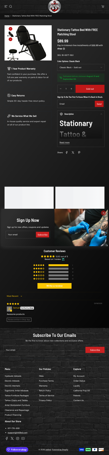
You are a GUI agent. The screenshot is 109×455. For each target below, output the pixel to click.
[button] (10, 6)
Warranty (43, 385)
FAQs (41, 376)
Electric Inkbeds (12, 381)
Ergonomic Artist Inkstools (16, 390)
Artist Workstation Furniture (17, 405)
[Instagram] (17, 438)
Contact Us (78, 400)
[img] (13, 304)
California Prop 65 (81, 390)
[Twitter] (12, 438)
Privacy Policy (45, 400)
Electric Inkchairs (12, 385)
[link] (66, 152)
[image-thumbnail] (10, 34)
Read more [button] (65, 142)
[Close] (103, 212)
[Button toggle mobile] (6, 6)
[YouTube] (23, 438)
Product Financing (13, 415)
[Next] (10, 39)
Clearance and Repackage (17, 410)
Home (7, 16)
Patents (76, 395)
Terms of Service (46, 395)
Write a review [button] (54, 285)
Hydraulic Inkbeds (13, 376)
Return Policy (45, 390)
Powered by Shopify (60, 449)
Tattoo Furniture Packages (17, 395)
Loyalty (76, 385)
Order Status (79, 381)
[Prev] (10, 29)
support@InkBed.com (17, 432)
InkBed (48, 449)
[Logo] (54, 6)
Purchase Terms (46, 381)
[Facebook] (7, 438)
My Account (78, 376)
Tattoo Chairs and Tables (16, 400)
